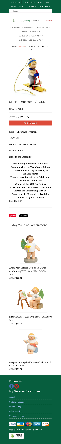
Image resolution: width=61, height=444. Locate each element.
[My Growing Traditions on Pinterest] (16, 388)
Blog (25, 2)
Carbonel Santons (22, 27)
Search (12, 397)
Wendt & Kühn (30, 32)
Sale (47, 2)
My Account (17, 6)
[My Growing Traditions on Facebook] (11, 388)
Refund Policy (15, 407)
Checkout (45, 6)
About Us (15, 2)
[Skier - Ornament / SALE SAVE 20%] (30, 96)
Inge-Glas (43, 27)
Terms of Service (16, 416)
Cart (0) (33, 6)
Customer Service (17, 402)
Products (21, 46)
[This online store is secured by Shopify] (16, 438)
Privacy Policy (15, 411)
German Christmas (31, 40)
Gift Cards (36, 2)
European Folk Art (30, 36)
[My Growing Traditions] (30, 20)
